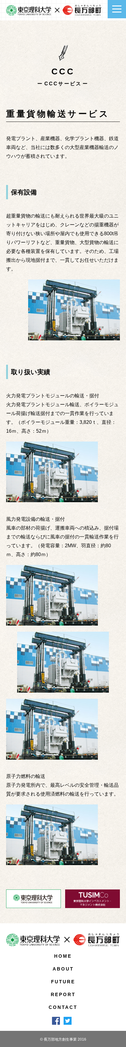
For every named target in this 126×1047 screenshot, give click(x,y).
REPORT (63, 994)
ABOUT (63, 968)
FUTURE (63, 981)
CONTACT (63, 1007)
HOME (63, 956)
